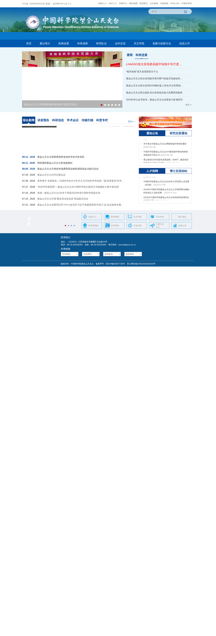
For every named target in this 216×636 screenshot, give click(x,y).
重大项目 (182, 217)
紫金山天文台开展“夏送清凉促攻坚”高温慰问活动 (62, 199)
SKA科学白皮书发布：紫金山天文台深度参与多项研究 (154, 99)
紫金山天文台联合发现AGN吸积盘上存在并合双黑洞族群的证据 (155, 85)
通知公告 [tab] (152, 133)
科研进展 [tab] (141, 55)
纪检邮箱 (164, 3)
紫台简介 (45, 43)
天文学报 (137, 217)
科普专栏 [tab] (102, 120)
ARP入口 (113, 3)
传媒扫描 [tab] (87, 120)
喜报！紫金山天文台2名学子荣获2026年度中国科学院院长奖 (68, 193)
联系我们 (144, 3)
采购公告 (182, 225)
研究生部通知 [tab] (178, 133)
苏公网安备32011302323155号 (140, 264)
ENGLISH (174, 3)
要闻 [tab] (130, 55)
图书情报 (115, 217)
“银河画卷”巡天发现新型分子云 (142, 71)
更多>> (188, 105)
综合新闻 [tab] (29, 120)
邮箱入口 (102, 3)
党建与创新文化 (162, 43)
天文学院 (139, 43)
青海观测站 (93, 225)
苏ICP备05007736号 (115, 264)
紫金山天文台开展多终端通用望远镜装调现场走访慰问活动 (67, 169)
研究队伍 (101, 43)
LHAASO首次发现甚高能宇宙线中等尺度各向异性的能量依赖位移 (155, 64)
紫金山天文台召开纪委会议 (51, 175)
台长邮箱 (154, 3)
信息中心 (92, 217)
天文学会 (160, 217)
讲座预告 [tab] (43, 120)
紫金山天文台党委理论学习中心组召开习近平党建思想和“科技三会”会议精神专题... (80, 205)
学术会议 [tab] (73, 120)
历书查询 (115, 225)
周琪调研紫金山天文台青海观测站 (54, 163)
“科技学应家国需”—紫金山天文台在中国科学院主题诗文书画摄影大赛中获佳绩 (78, 187)
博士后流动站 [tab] (178, 171)
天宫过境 (137, 225)
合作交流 (120, 43)
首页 (28, 43)
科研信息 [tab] (58, 120)
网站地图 (133, 3)
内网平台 (123, 3)
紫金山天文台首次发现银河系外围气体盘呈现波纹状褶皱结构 (155, 78)
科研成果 (82, 43)
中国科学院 (186, 3)
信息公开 (184, 43)
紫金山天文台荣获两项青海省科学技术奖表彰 (50, 104)
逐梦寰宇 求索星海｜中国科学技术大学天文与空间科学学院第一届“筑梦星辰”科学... (80, 181)
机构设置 (63, 43)
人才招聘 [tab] (152, 171)
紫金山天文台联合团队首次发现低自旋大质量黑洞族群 (154, 92)
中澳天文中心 (160, 225)
